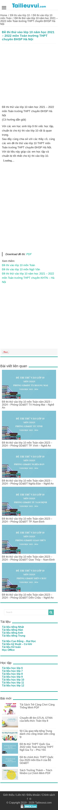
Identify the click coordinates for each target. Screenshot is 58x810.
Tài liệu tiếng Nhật (13, 627)
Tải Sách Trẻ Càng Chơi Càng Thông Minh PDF (37, 706)
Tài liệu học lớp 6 (12, 668)
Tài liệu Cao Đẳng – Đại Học (19, 641)
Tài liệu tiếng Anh (12, 632)
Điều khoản (33, 794)
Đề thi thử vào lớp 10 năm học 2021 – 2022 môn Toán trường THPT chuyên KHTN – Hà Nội (28, 278)
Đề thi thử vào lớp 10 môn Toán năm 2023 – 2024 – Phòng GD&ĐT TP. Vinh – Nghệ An (27, 444)
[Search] (51, 612)
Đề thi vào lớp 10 (20, 15)
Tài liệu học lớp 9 (12, 676)
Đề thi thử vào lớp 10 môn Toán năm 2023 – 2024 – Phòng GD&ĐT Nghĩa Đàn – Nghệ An (28, 482)
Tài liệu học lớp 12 (13, 685)
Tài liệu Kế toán (11, 647)
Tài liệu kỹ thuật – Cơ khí (17, 644)
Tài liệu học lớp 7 (12, 671)
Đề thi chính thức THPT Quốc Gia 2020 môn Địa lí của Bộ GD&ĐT (36, 760)
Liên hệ (20, 794)
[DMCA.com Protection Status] (29, 806)
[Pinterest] (30, 799)
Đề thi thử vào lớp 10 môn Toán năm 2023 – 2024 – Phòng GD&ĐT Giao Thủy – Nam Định (28, 558)
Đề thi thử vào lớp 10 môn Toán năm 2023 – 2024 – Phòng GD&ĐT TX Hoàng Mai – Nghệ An (28, 404)
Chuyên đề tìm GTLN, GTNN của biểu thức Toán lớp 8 (36, 719)
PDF (29, 254)
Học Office (8, 650)
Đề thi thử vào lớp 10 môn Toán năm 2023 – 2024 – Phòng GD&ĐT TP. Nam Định (27, 520)
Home (3, 15)
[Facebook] (27, 799)
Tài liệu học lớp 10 (13, 679)
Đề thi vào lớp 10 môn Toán (18, 265)
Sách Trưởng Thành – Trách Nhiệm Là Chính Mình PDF (36, 772)
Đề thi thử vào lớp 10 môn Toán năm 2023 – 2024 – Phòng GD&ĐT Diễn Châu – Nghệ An (28, 596)
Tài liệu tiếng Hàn (12, 629)
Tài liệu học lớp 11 (13, 682)
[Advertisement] (29, 74)
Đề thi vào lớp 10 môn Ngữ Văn (21, 269)
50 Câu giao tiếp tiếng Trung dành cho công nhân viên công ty (37, 734)
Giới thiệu (8, 794)
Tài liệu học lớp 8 (12, 673)
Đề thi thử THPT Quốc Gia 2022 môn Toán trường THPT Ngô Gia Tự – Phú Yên (36, 747)
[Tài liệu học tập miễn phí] (29, 5)
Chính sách (48, 794)
